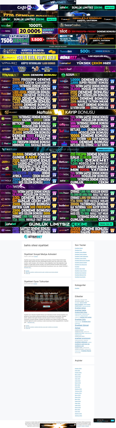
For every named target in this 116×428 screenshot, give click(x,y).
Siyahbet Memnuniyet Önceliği (82, 260)
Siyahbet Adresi (79, 248)
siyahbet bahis (80, 310)
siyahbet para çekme (79, 336)
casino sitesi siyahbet (83, 299)
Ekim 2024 (77, 385)
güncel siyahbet (83, 302)
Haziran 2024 (78, 393)
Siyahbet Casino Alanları (81, 254)
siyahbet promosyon (83, 338)
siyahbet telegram (81, 342)
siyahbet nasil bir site (88, 333)
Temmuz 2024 (78, 391)
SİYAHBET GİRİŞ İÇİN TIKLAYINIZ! (58, 46)
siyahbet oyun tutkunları (53, 326)
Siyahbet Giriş (78, 250)
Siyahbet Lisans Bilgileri (80, 252)
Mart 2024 (77, 399)
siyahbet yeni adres (79, 349)
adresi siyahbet (77, 299)
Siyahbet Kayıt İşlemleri (80, 272)
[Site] (29, 81)
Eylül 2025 (77, 370)
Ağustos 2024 (78, 389)
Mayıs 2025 (78, 374)
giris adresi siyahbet (79, 301)
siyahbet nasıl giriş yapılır (39, 272)
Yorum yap (28, 273)
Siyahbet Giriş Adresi (78, 321)
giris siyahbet (77, 302)
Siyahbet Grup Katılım (80, 277)
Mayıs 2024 (78, 395)
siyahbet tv (89, 342)
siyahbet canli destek (78, 314)
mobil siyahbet (87, 304)
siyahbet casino (77, 315)
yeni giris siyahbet (78, 352)
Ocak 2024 (77, 403)
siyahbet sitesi (85, 340)
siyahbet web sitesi (86, 347)
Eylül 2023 (77, 411)
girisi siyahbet (87, 301)
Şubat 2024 (78, 401)
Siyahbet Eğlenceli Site (80, 275)
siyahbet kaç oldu (79, 331)
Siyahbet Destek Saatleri (81, 262)
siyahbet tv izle (79, 346)
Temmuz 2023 (78, 415)
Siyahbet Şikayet (86, 350)
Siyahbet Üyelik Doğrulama (81, 256)
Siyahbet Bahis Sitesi (81, 312)
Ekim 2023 (77, 409)
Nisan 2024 (78, 397)
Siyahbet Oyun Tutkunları (36, 281)
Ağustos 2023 (78, 413)
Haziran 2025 (78, 372)
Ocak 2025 (77, 378)
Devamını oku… (28, 267)
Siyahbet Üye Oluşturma (81, 264)
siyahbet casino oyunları (84, 315)
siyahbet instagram (79, 330)
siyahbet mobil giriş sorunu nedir (40, 326)
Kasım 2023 (78, 407)
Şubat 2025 (78, 376)
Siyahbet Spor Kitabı (80, 268)
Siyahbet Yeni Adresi (87, 349)
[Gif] (58, 112)
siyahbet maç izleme (79, 333)
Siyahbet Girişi (86, 321)
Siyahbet (27, 270)
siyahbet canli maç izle (85, 314)
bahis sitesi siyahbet (30, 272)
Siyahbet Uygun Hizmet (80, 270)
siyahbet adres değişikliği (86, 306)
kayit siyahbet (79, 304)
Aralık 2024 (77, 380)
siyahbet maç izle (86, 331)
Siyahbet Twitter (78, 347)
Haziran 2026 (78, 368)
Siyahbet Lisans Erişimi (80, 258)
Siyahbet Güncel (77, 323)
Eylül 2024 (77, 387)
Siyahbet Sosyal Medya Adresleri (40, 254)
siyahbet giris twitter (86, 317)
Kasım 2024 (78, 382)
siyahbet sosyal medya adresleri (51, 272)
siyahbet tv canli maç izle (82, 344)
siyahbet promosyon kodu (79, 340)
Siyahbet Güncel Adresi (82, 326)
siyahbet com (77, 317)
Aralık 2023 (77, 405)
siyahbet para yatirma (78, 334)
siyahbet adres (78, 306)
